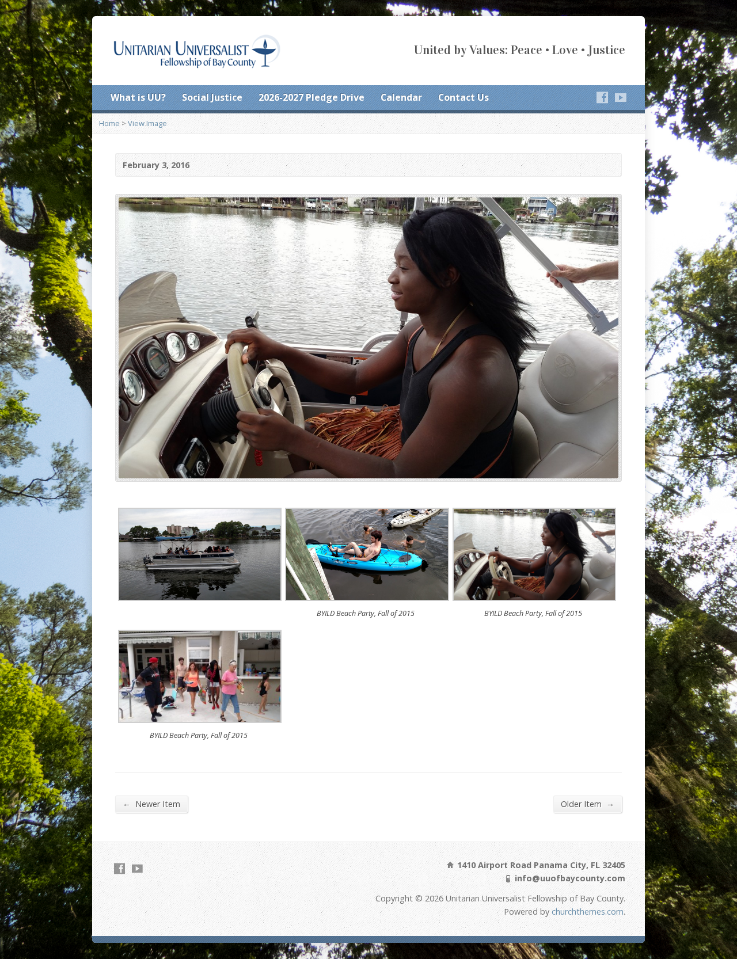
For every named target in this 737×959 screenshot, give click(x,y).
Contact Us (463, 97)
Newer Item (151, 803)
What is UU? (138, 97)
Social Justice (212, 97)
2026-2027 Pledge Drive (311, 97)
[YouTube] (620, 97)
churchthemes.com (588, 911)
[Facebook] (602, 97)
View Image (147, 123)
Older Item (587, 803)
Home (109, 123)
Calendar (401, 97)
